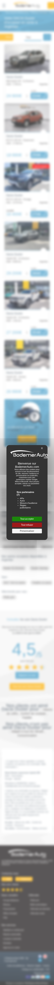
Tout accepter (27, 519)
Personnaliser (27, 531)
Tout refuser (27, 525)
